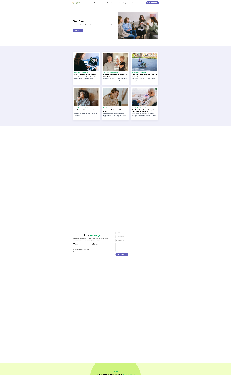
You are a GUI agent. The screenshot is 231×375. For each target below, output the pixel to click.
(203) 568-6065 (95, 244)
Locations (119, 3)
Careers (113, 3)
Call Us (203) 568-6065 (152, 2)
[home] (76, 3)
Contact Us (130, 3)
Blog (124, 3)
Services (101, 3)
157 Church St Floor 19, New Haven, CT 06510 (81, 250)
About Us (106, 3)
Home (95, 3)
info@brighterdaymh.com (79, 244)
